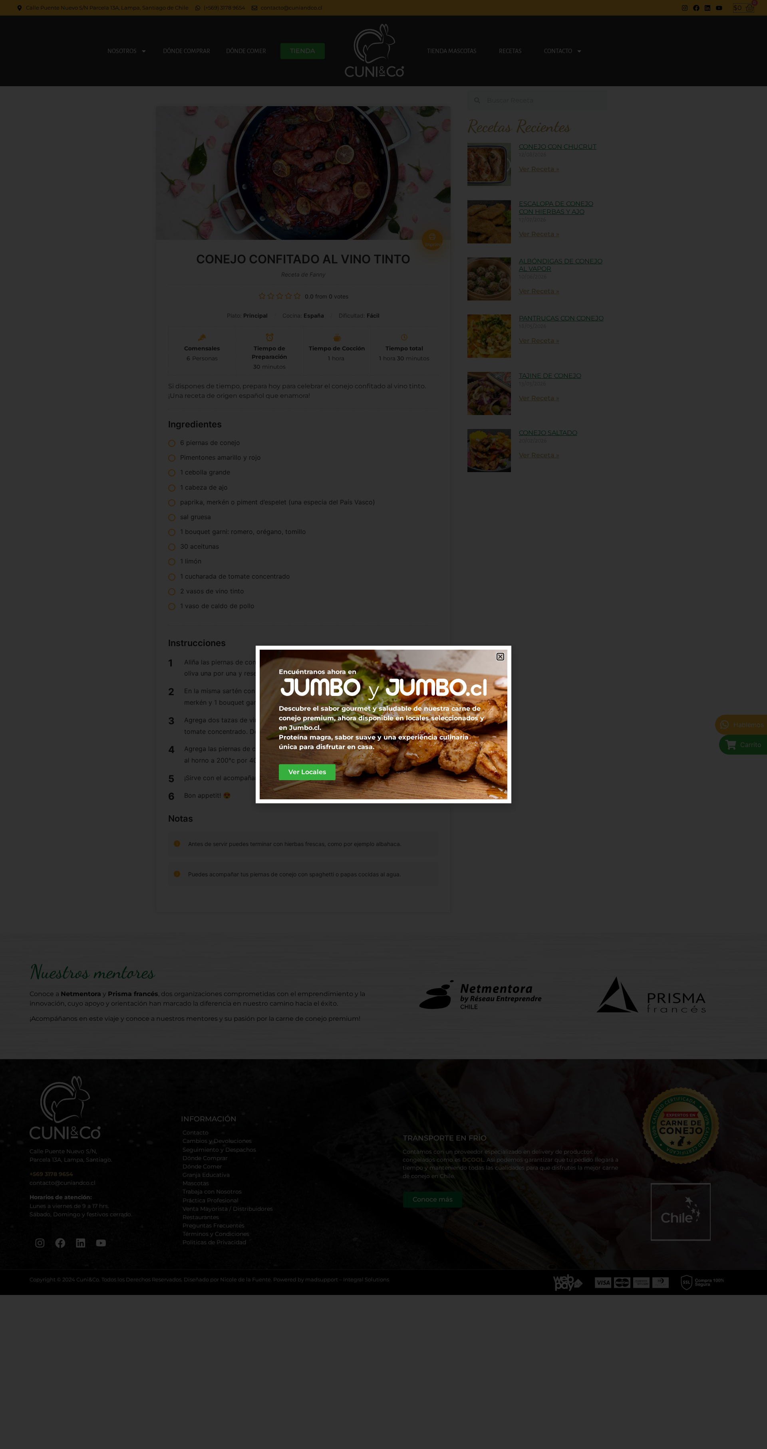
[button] (500, 657)
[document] (383, 724)
